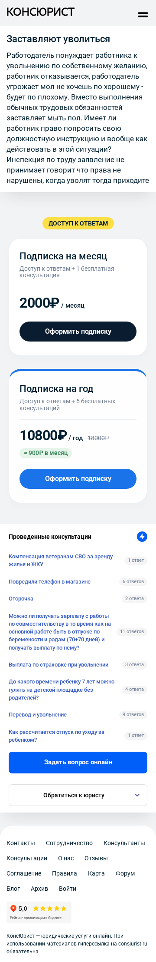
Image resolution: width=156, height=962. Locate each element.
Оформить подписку (78, 331)
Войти (67, 888)
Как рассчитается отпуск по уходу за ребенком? (56, 736)
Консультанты (124, 842)
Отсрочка (21, 598)
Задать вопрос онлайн (78, 762)
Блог (13, 888)
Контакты (20, 842)
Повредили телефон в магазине (50, 581)
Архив (39, 888)
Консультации (26, 858)
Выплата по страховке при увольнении (58, 664)
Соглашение (23, 873)
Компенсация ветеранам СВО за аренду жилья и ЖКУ (61, 560)
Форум (125, 873)
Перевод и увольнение (38, 714)
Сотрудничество (69, 842)
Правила (64, 873)
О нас (66, 858)
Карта (96, 873)
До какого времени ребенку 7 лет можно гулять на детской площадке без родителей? (61, 689)
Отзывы (96, 858)
